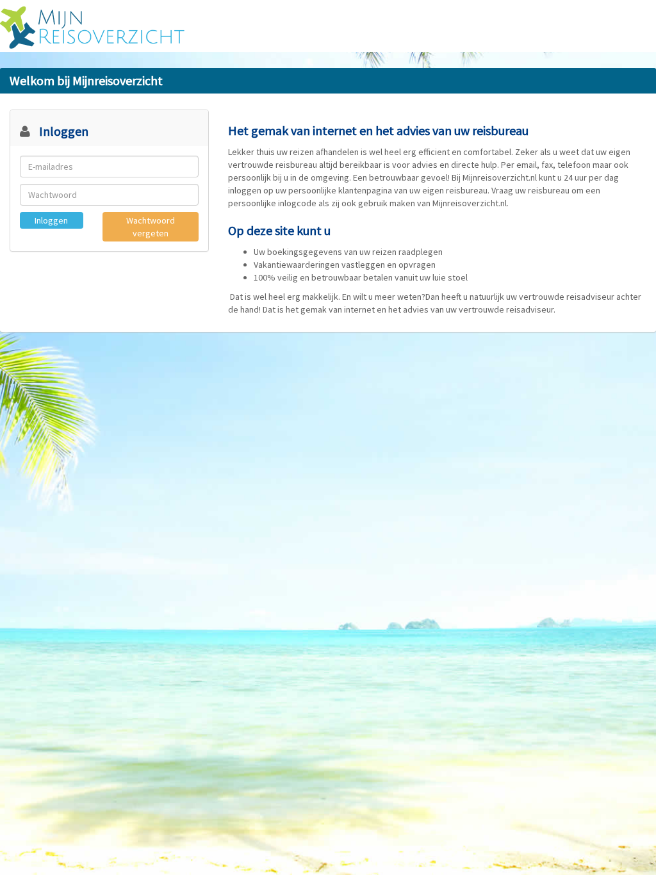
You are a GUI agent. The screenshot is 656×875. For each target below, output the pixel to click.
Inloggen (51, 220)
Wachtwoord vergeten (150, 227)
